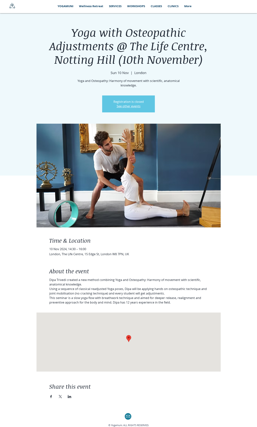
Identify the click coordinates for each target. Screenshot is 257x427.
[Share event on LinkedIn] (69, 396)
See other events (129, 106)
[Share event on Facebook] (51, 396)
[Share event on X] (60, 396)
